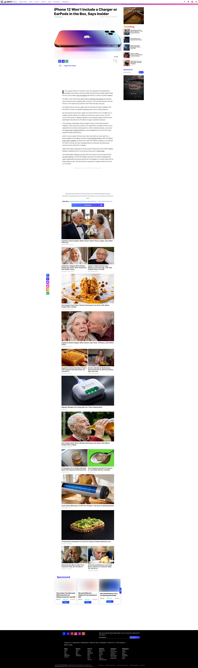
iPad (65, 651)
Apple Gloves (102, 650)
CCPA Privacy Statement (110, 665)
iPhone (60, 6)
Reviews (101, 651)
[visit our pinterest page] (71, 633)
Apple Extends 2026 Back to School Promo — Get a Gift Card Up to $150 (92, 201)
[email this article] (47, 282)
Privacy (100, 653)
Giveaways (56, 1)
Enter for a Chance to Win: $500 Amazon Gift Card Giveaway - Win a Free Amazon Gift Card (99, 4)
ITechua (116, 56)
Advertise (113, 654)
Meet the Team (94, 642)
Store (49, 2)
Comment (93, 205)
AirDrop (89, 650)
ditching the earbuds (97, 99)
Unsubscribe (76, 642)
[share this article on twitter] (63, 61)
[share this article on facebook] (59, 61)
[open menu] (2, 1)
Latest (123, 650)
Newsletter (103, 642)
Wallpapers (65, 1)
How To (37, 1)
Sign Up (141, 72)
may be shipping (82, 95)
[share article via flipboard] (47, 286)
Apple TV (66, 654)
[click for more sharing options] (66, 61)
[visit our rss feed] (83, 633)
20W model (100, 151)
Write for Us (111, 642)
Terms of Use (113, 657)
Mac (65, 653)
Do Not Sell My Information (122, 665)
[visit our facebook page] (64, 633)
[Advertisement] (87, 78)
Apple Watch (67, 655)
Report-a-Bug (68, 645)
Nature (123, 657)
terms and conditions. (59, 666)
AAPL (100, 657)
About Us (113, 650)
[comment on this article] (47, 289)
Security (101, 654)
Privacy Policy (114, 651)
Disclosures (142, 665)
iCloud (88, 654)
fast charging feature (95, 138)
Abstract (124, 651)
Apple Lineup (23, 1)
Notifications (85, 642)
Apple (123, 653)
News (30, 1)
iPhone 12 (56, 6)
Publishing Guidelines (134, 665)
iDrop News (64, 665)
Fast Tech (66, 657)
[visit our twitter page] (68, 633)
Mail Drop (89, 659)
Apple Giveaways (103, 659)
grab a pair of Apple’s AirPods (74, 130)
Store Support (121, 642)
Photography (125, 655)
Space (123, 658)
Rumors (43, 1)
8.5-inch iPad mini (68, 157)
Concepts (101, 658)
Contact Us (67, 642)
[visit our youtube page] (79, 633)
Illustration (124, 654)
